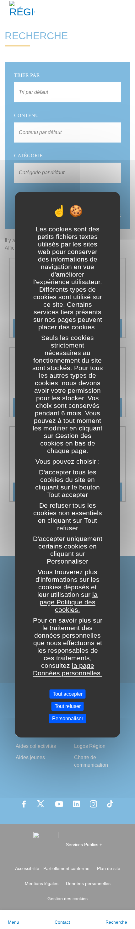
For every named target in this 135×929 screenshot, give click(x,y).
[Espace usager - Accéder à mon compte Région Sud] (126, 11)
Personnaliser (67, 718)
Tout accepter (68, 694)
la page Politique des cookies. (69, 602)
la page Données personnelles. (67, 669)
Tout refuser (68, 706)
